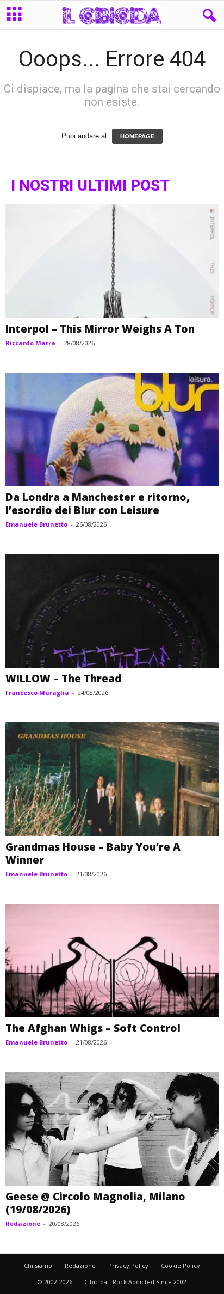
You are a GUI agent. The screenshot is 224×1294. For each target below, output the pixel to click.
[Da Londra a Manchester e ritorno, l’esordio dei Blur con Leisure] (112, 429)
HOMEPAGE (137, 136)
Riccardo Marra (30, 343)
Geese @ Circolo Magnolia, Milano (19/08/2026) (95, 1203)
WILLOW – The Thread (63, 679)
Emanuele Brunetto (36, 524)
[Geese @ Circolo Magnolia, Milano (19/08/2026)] (112, 1129)
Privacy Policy (128, 1265)
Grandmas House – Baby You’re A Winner (93, 853)
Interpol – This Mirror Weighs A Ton (100, 329)
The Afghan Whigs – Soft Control (93, 1028)
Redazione (22, 1223)
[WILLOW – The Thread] (112, 611)
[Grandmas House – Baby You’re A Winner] (112, 779)
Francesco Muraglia (37, 692)
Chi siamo (38, 1265)
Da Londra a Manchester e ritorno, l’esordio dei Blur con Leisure (97, 503)
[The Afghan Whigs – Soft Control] (112, 960)
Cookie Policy (180, 1265)
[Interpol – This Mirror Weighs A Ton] (112, 261)
